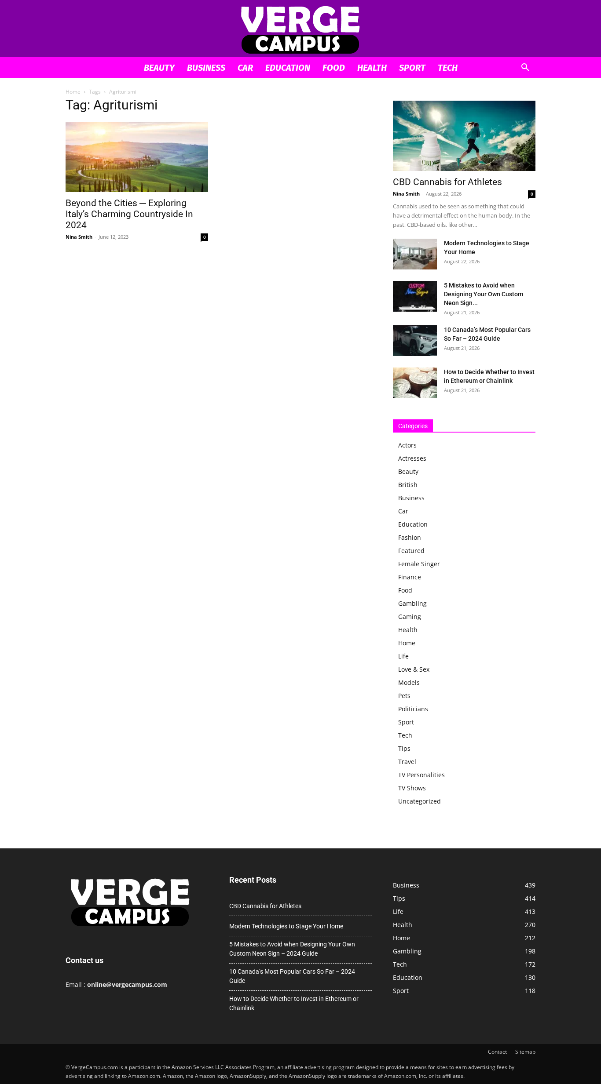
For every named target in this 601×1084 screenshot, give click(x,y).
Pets (404, 695)
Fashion (409, 537)
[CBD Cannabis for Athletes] (464, 136)
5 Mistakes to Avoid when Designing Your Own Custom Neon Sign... (483, 294)
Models (409, 682)
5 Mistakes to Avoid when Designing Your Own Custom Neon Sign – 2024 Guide (292, 949)
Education (287, 67)
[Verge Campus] (300, 29)
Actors (407, 445)
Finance (409, 577)
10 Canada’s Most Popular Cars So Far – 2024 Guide (292, 976)
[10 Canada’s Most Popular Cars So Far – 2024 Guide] (415, 340)
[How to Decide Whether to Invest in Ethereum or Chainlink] (415, 382)
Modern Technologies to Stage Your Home (286, 926)
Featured (411, 550)
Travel (407, 761)
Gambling (412, 603)
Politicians (413, 709)
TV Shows (412, 788)
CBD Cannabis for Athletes (447, 182)
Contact (497, 1051)
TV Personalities (421, 775)
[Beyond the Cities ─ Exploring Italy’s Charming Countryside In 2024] (137, 157)
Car (245, 67)
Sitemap (525, 1051)
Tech (448, 67)
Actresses (412, 458)
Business (206, 67)
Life (403, 656)
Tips (404, 748)
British (408, 484)
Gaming (409, 616)
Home (73, 91)
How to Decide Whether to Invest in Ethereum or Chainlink (294, 1003)
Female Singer (419, 564)
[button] (524, 68)
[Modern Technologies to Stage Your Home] (415, 254)
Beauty (159, 67)
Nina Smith (79, 236)
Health (372, 67)
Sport (412, 67)
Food (333, 67)
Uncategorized (419, 801)
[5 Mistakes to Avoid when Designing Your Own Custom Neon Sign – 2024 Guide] (415, 296)
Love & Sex (413, 669)
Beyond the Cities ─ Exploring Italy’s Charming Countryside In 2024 (129, 214)
